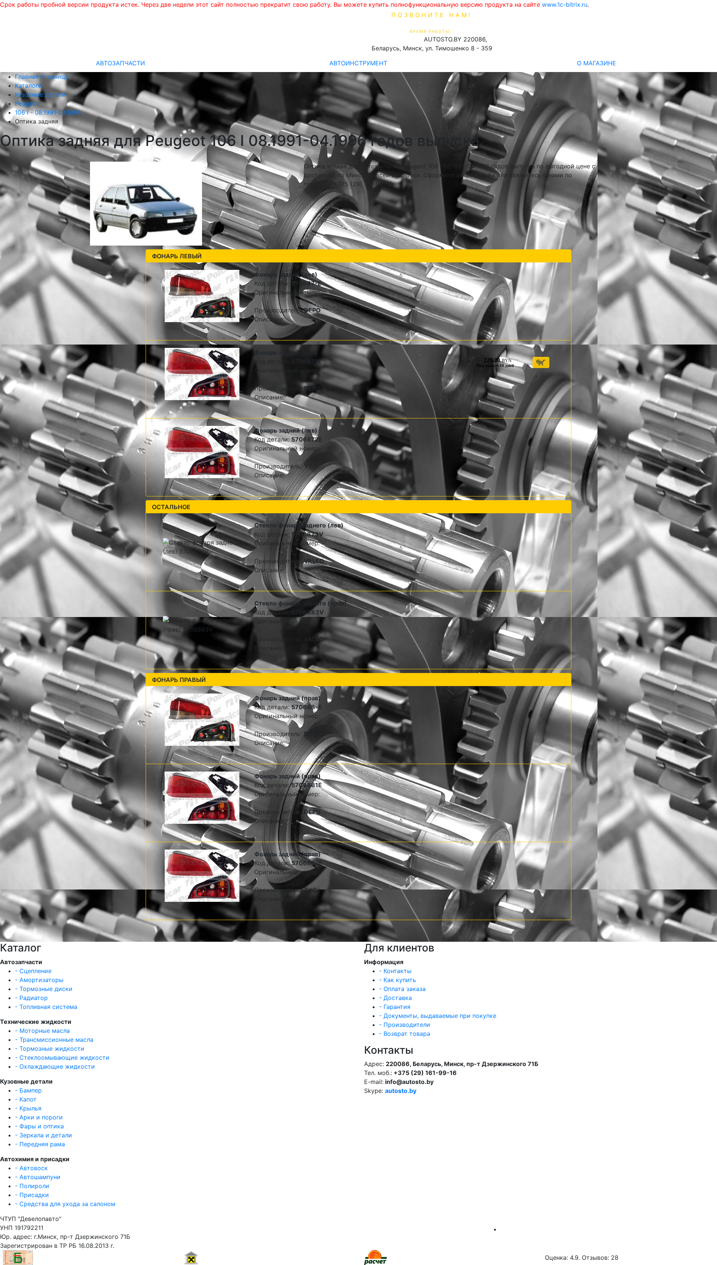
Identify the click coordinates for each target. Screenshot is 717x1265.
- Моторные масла (42, 1030)
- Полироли (32, 1186)
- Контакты (395, 971)
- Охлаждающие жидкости (55, 1066)
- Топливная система (46, 1006)
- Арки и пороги (39, 1117)
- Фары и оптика (39, 1126)
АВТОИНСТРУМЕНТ (358, 63)
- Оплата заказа (402, 989)
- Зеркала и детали (43, 1135)
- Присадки (32, 1195)
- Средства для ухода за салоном (65, 1204)
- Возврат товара (404, 1033)
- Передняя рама (40, 1144)
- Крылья (28, 1108)
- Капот (26, 1099)
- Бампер (28, 1090)
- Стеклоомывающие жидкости (62, 1057)
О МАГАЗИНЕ (596, 63)
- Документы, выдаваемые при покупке (437, 1015)
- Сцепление (33, 971)
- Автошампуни (37, 1177)
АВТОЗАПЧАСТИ (120, 63)
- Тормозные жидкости (49, 1048)
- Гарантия (394, 1006)
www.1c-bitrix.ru (564, 4)
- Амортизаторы (39, 980)
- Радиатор (31, 997)
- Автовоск (31, 1168)
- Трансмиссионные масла (54, 1039)
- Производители (404, 1024)
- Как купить (397, 980)
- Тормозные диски (43, 989)
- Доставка (395, 997)
